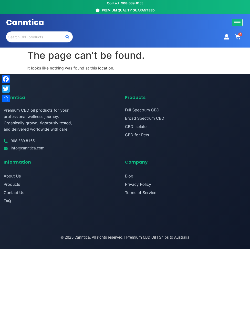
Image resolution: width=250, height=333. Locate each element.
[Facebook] (6, 79)
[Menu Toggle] (226, 36)
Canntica (25, 22)
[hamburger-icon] (237, 22)
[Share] (6, 98)
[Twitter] (6, 89)
